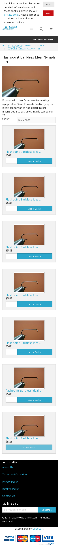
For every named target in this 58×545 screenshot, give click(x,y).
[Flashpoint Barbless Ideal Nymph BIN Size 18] (29, 330)
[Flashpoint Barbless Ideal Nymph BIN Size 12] (29, 186)
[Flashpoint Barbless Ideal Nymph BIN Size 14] (29, 234)
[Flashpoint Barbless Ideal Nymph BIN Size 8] (29, 425)
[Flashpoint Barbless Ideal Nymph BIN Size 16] (29, 282)
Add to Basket (34, 160)
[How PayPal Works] (29, 539)
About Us (7, 467)
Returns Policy (10, 488)
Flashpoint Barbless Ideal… (23, 152)
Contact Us (8, 496)
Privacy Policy (10, 481)
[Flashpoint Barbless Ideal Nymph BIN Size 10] (29, 139)
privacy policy (11, 14)
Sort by (5, 118)
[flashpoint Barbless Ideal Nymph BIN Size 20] (29, 378)
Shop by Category (43, 39)
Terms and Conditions (15, 474)
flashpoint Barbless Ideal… (23, 390)
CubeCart (37, 528)
